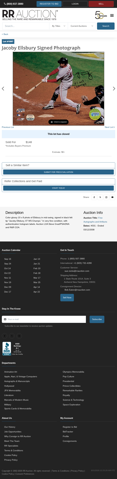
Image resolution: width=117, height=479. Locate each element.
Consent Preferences (25, 474)
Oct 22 (7, 273)
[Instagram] (106, 197)
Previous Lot (8, 127)
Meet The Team (12, 441)
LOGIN (75, 4)
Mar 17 (37, 278)
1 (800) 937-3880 (76, 258)
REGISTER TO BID (49, 4)
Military (7, 404)
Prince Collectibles (71, 386)
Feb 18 (37, 273)
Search (105, 26)
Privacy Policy (11, 460)
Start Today (58, 188)
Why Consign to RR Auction (17, 436)
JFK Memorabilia (12, 390)
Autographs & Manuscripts (17, 381)
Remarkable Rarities (72, 390)
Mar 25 (37, 282)
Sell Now (67, 297)
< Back (5, 34)
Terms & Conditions (13, 450)
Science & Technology (73, 400)
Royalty (66, 395)
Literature (9, 395)
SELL (101, 4)
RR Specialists (11, 446)
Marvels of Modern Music (16, 400)
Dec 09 (7, 287)
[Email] (112, 197)
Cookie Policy (10, 455)
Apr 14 (37, 287)
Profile (66, 436)
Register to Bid (70, 427)
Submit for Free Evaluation (58, 172)
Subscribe (97, 319)
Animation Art (10, 372)
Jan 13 (37, 259)
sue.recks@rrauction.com (77, 271)
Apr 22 (37, 292)
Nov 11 (7, 278)
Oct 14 (7, 268)
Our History (9, 427)
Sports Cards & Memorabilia (17, 408)
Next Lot (109, 127)
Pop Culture (68, 376)
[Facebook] (94, 197)
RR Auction (28, 471)
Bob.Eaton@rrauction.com (77, 290)
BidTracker (68, 431)
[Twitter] (100, 197)
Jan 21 (37, 263)
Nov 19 (7, 282)
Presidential (68, 381)
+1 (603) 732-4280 (83, 263)
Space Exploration (71, 404)
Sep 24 (7, 263)
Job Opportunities (12, 431)
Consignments (70, 441)
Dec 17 (7, 292)
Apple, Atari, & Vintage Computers (20, 376)
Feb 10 (37, 268)
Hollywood (9, 386)
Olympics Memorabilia (73, 372)
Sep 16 (7, 259)
